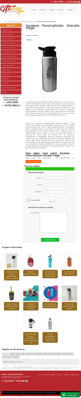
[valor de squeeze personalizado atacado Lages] (50, 260)
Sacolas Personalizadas (8, 87)
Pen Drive (5, 83)
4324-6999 (58, 1)
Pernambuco (57, 354)
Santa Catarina (7, 357)
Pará (50, 354)
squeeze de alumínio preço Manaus (69, 306)
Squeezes (4, 92)
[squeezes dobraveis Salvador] (31, 260)
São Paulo (16, 357)
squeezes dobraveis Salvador (30, 273)
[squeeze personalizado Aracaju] (31, 293)
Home (34, 10)
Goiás (27, 354)
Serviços (60, 10)
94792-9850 (72, 2)
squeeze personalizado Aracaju (31, 306)
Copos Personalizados (8, 65)
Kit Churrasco (6, 74)
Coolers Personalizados (8, 61)
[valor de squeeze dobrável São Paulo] (50, 293)
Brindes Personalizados (8, 43)
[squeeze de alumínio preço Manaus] (69, 293)
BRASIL (12, 354)
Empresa (42, 10)
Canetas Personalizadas (9, 52)
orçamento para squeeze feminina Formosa (11, 306)
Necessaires (5, 79)
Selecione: (5, 354)
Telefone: (38, 192)
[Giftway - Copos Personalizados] (12, 7)
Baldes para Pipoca (7, 34)
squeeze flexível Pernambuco (69, 273)
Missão (51, 10)
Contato (70, 10)
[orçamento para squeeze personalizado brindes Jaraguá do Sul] (31, 323)
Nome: (39, 178)
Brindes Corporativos (8, 38)
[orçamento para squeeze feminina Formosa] (11, 293)
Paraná (45, 354)
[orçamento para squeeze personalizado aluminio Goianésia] (11, 260)
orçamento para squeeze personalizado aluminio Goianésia (11, 275)
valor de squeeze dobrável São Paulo (50, 305)
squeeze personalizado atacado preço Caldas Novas (50, 337)
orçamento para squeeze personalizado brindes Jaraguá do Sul (30, 338)
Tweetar (29, 40)
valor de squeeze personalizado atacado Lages (50, 274)
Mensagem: (35, 213)
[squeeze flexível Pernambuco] (69, 260)
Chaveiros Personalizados (9, 56)
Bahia (17, 354)
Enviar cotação (50, 240)
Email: (39, 185)
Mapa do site (74, 374)
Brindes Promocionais (8, 47)
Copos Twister (6, 70)
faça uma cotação (33, 161)
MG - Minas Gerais (36, 354)
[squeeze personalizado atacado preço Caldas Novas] (50, 323)
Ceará (22, 354)
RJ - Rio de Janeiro (68, 354)
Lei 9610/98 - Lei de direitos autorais (62, 368)
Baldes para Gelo (7, 29)
